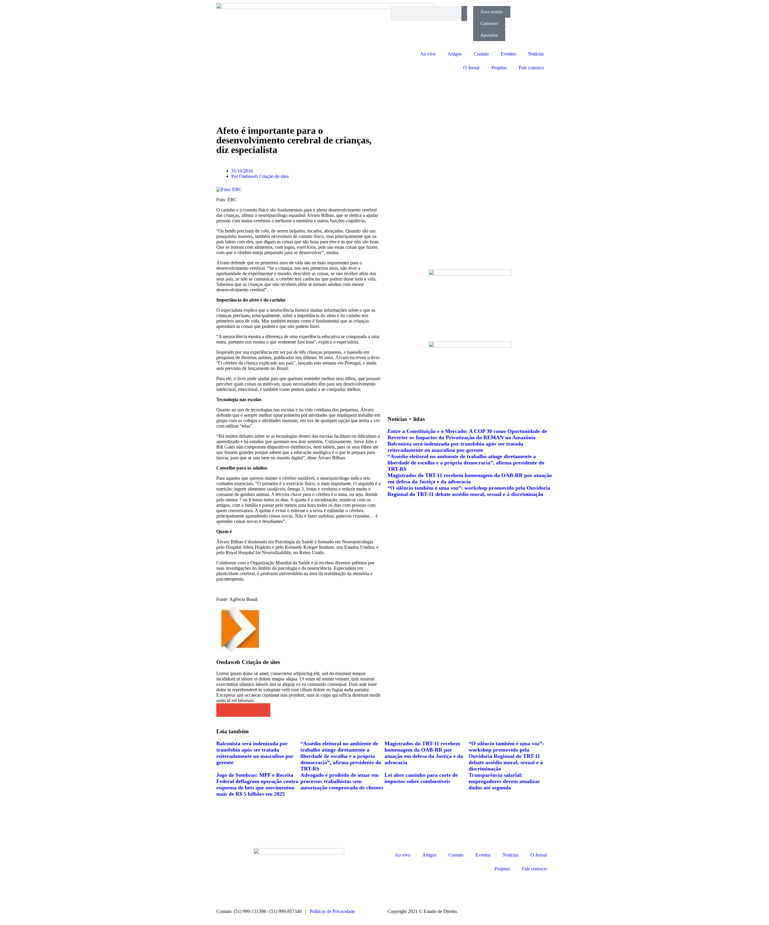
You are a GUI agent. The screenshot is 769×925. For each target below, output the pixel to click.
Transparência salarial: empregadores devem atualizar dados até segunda (504, 781)
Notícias (536, 53)
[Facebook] (411, 889)
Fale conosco (531, 67)
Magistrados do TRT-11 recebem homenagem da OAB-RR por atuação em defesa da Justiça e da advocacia (470, 478)
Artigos (455, 53)
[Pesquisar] (464, 13)
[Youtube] (443, 889)
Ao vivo (428, 53)
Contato (481, 53)
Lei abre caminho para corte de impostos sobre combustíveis (421, 778)
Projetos (499, 67)
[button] (223, 710)
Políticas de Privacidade (332, 911)
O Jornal (471, 67)
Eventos (508, 53)
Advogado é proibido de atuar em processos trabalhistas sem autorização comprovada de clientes (341, 781)
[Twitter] (427, 889)
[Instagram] (395, 889)
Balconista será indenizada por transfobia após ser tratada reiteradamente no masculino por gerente (455, 447)
